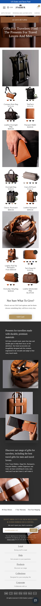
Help (20, 555)
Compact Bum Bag (11, 104)
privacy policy (11, 539)
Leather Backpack (30, 207)
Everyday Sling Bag (11, 289)
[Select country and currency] (8, 8)
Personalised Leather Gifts (22, 13)
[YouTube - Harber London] (30, 602)
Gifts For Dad (5, 13)
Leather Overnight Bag (11, 125)
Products (20, 564)
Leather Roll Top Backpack (11, 266)
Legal (20, 546)
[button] (20, 20)
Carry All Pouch (30, 187)
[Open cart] (38, 7)
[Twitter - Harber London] (11, 602)
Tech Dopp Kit (30, 268)
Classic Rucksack (11, 207)
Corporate (20, 582)
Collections (20, 573)
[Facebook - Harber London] (14, 602)
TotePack (30, 104)
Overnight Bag (10, 187)
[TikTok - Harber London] (26, 602)
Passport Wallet (30, 125)
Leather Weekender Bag (30, 289)
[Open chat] (35, 600)
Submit (33, 530)
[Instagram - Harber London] (18, 602)
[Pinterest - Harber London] (22, 602)
